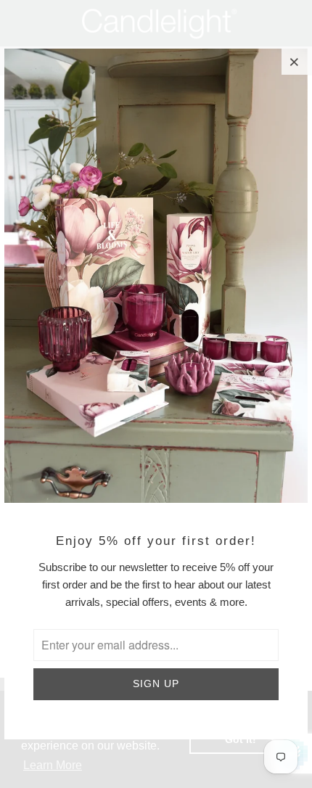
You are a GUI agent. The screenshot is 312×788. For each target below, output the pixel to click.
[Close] (295, 62)
